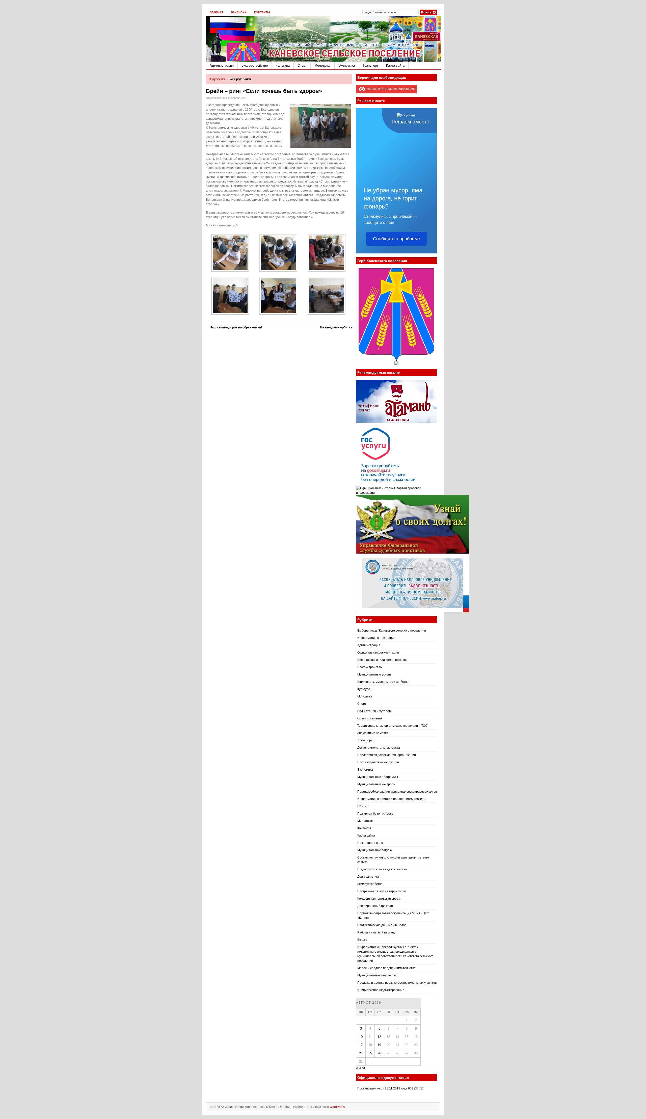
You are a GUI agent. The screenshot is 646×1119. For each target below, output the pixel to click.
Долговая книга (368, 876)
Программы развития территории (381, 891)
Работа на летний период (376, 932)
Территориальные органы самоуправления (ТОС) (392, 725)
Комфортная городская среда (378, 898)
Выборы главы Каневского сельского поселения (391, 630)
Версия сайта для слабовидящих (390, 89)
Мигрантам (365, 821)
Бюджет (363, 940)
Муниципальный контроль (376, 784)
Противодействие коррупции (378, 762)
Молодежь (322, 65)
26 (379, 1053)
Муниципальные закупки (375, 850)
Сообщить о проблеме (396, 238)
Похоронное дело (370, 843)
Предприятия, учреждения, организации (386, 755)
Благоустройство (254, 65)
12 (379, 1037)
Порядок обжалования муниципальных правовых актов (397, 791)
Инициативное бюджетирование (380, 990)
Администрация (222, 65)
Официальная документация (378, 652)
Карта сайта (395, 65)
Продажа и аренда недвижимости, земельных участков (397, 982)
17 (361, 1045)
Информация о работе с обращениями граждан (391, 799)
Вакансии (239, 12)
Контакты (262, 12)
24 (361, 1053)
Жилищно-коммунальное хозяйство (383, 682)
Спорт (302, 65)
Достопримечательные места (378, 747)
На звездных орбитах (338, 327)
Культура (283, 65)
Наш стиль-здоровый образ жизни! (234, 327)
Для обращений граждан (375, 906)
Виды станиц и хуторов (374, 711)
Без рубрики (240, 79)
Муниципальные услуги (374, 674)
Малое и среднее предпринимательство (386, 968)
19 (379, 1045)
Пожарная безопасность (375, 813)
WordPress (337, 1107)
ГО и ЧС (363, 806)
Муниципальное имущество (377, 975)
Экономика (346, 65)
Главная (216, 12)
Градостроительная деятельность (382, 869)
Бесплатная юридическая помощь (382, 660)
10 (361, 1037)
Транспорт (370, 65)
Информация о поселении (376, 638)
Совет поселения (370, 718)
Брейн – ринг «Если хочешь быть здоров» (264, 91)
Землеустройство (370, 884)
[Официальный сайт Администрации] (323, 60)
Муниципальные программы (377, 777)
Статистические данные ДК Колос (381, 925)
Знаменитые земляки (372, 733)
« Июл (360, 1068)
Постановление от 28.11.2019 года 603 (385, 1088)
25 (370, 1053)
